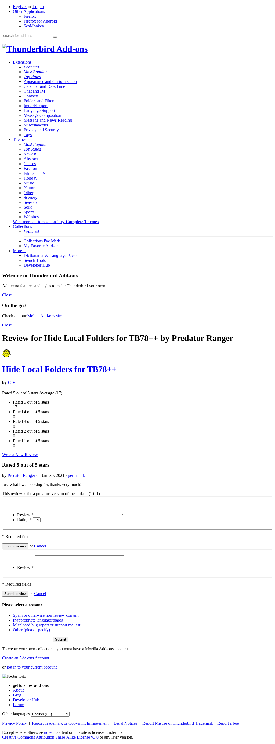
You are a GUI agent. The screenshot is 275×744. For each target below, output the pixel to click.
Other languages (16, 714)
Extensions (22, 62)
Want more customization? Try (56, 221)
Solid (28, 207)
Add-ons (71, 49)
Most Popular (35, 72)
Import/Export (36, 105)
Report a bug (228, 723)
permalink (76, 475)
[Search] (55, 37)
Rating (24, 519)
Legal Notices (126, 723)
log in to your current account (32, 667)
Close (7, 295)
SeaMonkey (34, 26)
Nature (29, 188)
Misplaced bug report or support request (46, 625)
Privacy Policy (15, 723)
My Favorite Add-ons (42, 246)
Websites (31, 217)
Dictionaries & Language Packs (50, 255)
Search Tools (35, 260)
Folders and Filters (39, 101)
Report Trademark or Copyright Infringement (71, 723)
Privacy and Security (41, 130)
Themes (19, 139)
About (18, 690)
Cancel (40, 546)
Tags (28, 134)
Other (28, 192)
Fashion (30, 168)
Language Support (39, 110)
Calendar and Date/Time (44, 86)
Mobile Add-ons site (44, 316)
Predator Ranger (21, 475)
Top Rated (32, 76)
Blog (17, 695)
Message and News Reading (48, 120)
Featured (31, 67)
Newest (30, 154)
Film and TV (35, 173)
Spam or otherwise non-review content (45, 615)
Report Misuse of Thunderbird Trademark (178, 723)
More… (19, 250)
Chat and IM (34, 91)
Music (29, 183)
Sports (29, 212)
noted (48, 732)
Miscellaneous (36, 125)
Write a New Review (20, 454)
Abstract (31, 159)
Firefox (30, 16)
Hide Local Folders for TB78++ (59, 369)
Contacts (31, 96)
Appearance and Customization (50, 81)
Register (20, 6)
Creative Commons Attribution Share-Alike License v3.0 (51, 737)
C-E (11, 382)
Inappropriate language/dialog (38, 620)
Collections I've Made (42, 241)
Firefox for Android (40, 21)
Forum (18, 704)
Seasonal (31, 202)
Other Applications (29, 11)
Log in (38, 6)
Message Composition (42, 115)
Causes (30, 163)
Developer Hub (37, 265)
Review (25, 515)
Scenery (30, 197)
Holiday (30, 178)
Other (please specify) (31, 629)
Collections (22, 226)
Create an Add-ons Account (25, 658)
